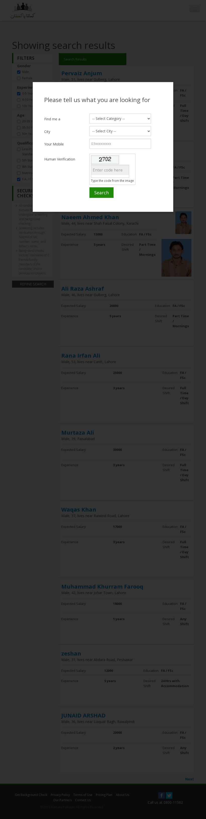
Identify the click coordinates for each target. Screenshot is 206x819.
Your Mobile (54, 144)
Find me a (52, 119)
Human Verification (59, 159)
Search (101, 193)
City (47, 131)
